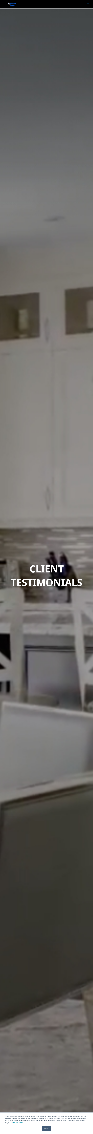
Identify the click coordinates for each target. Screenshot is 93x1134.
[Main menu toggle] (88, 4)
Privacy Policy (17, 1123)
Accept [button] (46, 1128)
